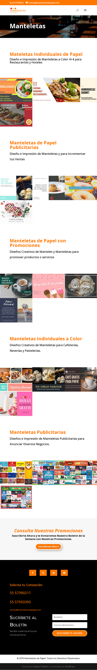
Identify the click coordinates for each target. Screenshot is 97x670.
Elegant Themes (41, 666)
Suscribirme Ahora (48, 546)
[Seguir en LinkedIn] (53, 573)
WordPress (70, 666)
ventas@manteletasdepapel (23, 609)
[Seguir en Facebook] (32, 573)
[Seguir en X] (43, 573)
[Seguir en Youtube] (64, 573)
